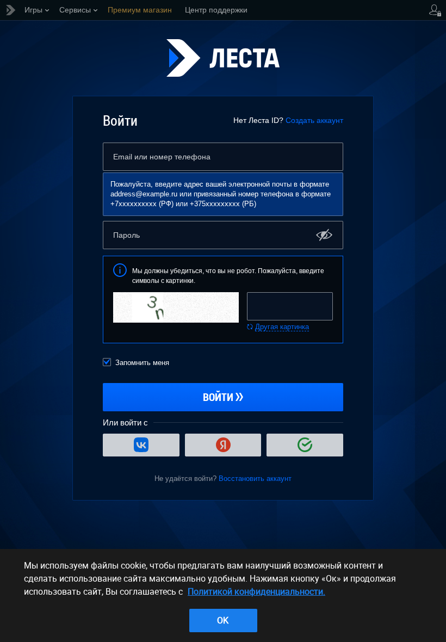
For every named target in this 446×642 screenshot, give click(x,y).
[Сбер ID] (305, 445)
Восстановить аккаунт (255, 478)
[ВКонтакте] (141, 445)
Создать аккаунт (314, 120)
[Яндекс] (223, 445)
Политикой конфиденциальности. (256, 591)
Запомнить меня (142, 363)
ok (222, 620)
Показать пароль (324, 235)
